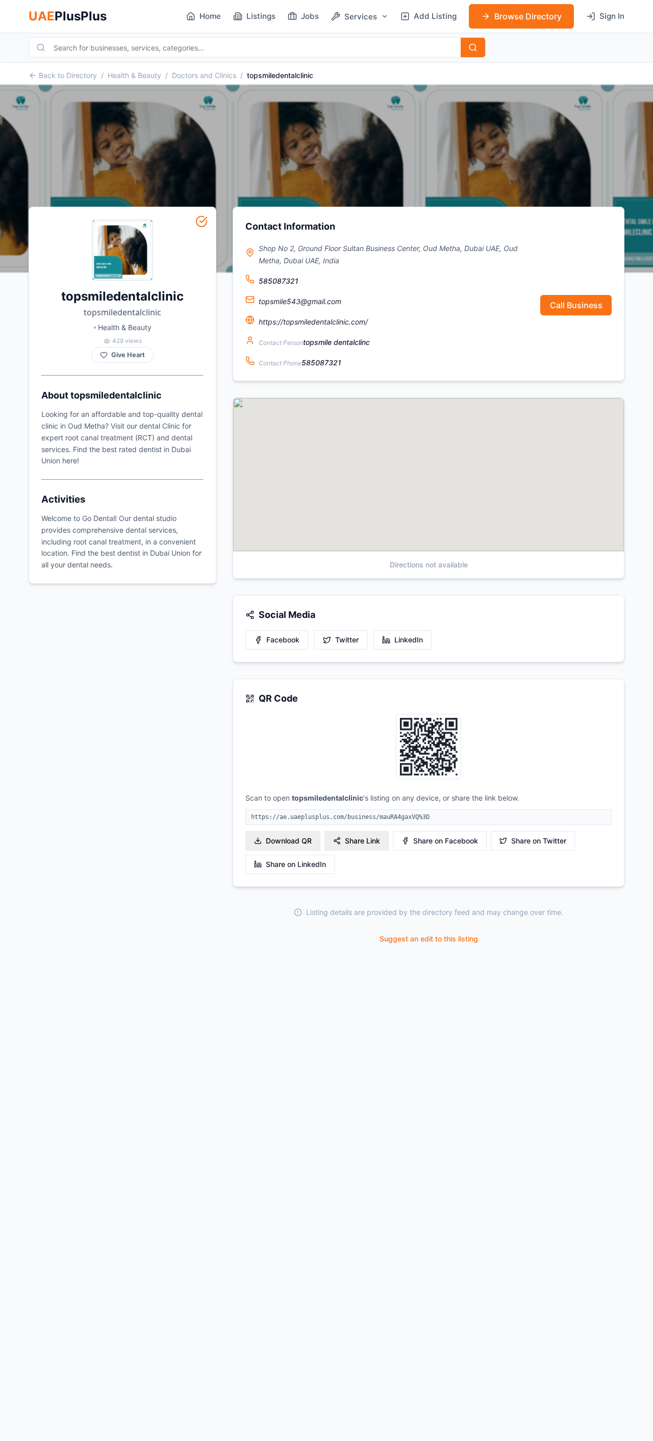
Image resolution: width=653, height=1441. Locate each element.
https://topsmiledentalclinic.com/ (313, 321)
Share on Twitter (538, 840)
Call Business (576, 305)
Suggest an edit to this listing (429, 938)
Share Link (362, 840)
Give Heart (128, 355)
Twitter (347, 639)
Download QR (289, 840)
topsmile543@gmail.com (300, 301)
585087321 (278, 281)
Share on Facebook (445, 840)
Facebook (282, 639)
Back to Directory (68, 75)
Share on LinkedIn (296, 864)
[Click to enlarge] (428, 747)
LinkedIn (408, 639)
